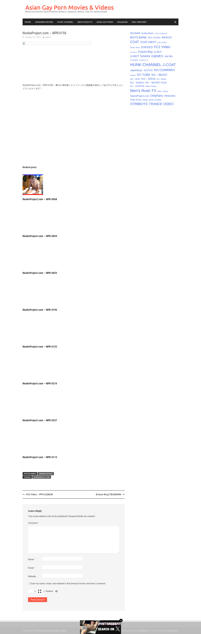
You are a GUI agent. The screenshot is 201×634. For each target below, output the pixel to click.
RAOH (145, 100)
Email (31, 568)
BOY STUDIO (154, 38)
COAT (134, 42)
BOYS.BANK (138, 37)
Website (32, 576)
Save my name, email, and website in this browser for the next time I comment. (68, 583)
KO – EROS (148, 78)
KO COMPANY (164, 70)
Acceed (135, 33)
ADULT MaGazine (161, 33)
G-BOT (158, 52)
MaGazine (122, 22)
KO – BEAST (159, 74)
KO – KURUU (137, 82)
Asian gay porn (105, 22)
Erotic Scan (135, 47)
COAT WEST (148, 42)
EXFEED (147, 47)
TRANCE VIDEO (161, 104)
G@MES (157, 56)
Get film (168, 56)
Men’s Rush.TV (84, 22)
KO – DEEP (135, 79)
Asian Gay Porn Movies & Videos (69, 7)
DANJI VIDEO (162, 42)
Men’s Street (163, 91)
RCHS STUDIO (155, 100)
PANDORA (169, 96)
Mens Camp (151, 86)
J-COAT (169, 65)
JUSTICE (148, 70)
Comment (33, 523)
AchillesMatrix (147, 33)
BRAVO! (167, 37)
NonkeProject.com (42, 477)
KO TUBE (143, 74)
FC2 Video (162, 47)
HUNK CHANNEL (65, 22)
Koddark (133, 75)
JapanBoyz (136, 70)
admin (48, 37)
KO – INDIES (161, 79)
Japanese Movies (44, 22)
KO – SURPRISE (137, 86)
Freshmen (133, 52)
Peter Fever (136, 99)
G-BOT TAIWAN (140, 56)
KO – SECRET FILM (155, 82)
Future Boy (145, 51)
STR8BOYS (139, 104)
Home (28, 22)
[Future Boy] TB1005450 (108, 494)
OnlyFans (156, 95)
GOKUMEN (134, 60)
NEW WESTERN (139, 22)
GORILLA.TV (143, 60)
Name (31, 559)
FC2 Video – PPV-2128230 (39, 494)
